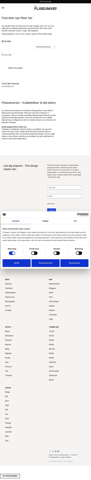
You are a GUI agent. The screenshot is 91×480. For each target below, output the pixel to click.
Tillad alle (74, 263)
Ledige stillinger (65, 457)
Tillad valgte (45, 263)
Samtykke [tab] (16, 221)
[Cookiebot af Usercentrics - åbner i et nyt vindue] (78, 214)
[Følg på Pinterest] (55, 451)
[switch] (34, 253)
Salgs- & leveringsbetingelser (59, 455)
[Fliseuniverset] (45, 7)
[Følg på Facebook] (50, 451)
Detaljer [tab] (46, 221)
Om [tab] (75, 221)
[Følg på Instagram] (53, 451)
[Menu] (3, 7)
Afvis (16, 263)
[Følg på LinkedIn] (58, 451)
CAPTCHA (50, 204)
